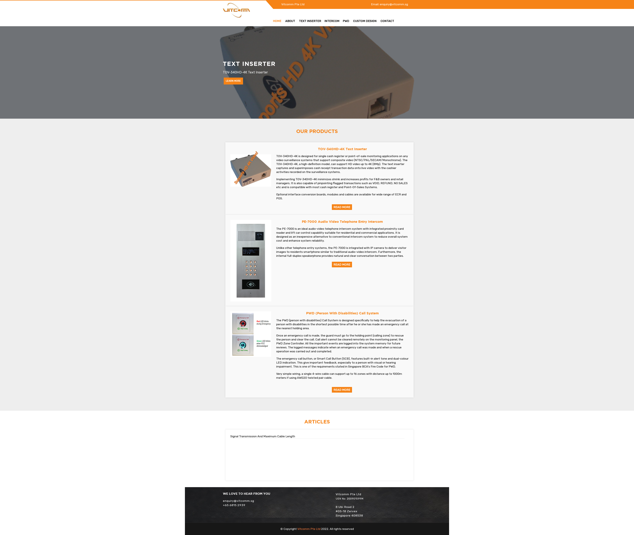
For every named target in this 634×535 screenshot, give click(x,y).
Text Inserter (310, 21)
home (277, 21)
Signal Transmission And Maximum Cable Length (262, 436)
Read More (342, 207)
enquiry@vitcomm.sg (394, 4)
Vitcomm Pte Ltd (292, 4)
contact (387, 21)
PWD (346, 21)
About (290, 21)
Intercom (331, 21)
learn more (233, 81)
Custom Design (365, 21)
